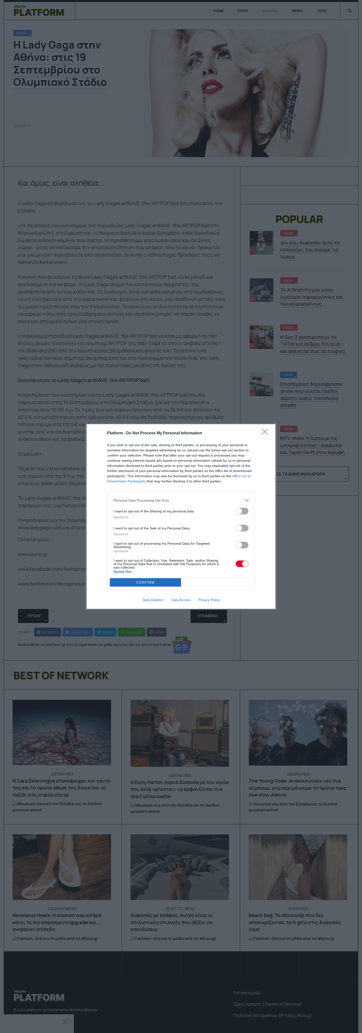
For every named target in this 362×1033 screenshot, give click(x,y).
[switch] (242, 511)
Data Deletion (153, 600)
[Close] (266, 433)
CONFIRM (145, 582)
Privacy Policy (209, 600)
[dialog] (181, 516)
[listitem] (181, 500)
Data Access (181, 600)
